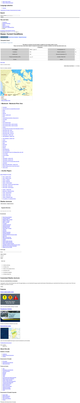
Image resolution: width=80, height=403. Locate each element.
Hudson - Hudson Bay (7, 189)
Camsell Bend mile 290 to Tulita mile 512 (10, 118)
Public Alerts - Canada (7, 228)
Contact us (5, 354)
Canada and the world (7, 383)
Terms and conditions (7, 398)
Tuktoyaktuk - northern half (8, 158)
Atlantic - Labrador (6, 179)
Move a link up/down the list (9, 268)
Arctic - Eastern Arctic (7, 176)
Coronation (5, 119)
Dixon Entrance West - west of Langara (10, 125)
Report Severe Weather (7, 217)
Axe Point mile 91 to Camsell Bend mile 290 (11, 108)
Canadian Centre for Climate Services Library (11, 244)
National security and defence (8, 378)
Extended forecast (6, 227)
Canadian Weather (6, 218)
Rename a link (6, 270)
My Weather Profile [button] (4, 30)
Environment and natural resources (9, 377)
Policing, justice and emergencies (9, 381)
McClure (4, 146)
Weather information (6, 23)
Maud (4, 143)
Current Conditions (4, 37)
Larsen (4, 140)
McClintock (5, 144)
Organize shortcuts (10, 203)
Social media (5, 394)
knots (16, 49)
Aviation (4, 239)
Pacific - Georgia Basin (7, 192)
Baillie (4, 110)
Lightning (4, 229)
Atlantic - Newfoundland (7, 182)
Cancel (5, 254)
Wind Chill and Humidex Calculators (10, 246)
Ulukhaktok (5, 163)
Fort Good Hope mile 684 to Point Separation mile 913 (13, 128)
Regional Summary (22, 37)
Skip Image (2, 62)
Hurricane (4, 231)
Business (4, 372)
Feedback (5, 342)
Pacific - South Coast (7, 195)
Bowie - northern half (7, 115)
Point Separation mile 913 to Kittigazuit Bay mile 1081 (13, 152)
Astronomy (5, 236)
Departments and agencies (8, 362)
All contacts (5, 361)
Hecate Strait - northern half (8, 134)
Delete (2, 256)
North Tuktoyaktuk (6, 150)
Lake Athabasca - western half (8, 138)
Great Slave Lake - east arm (8, 131)
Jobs (3, 368)
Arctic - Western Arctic (7, 178)
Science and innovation (7, 386)
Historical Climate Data (7, 238)
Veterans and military (7, 388)
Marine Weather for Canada (5, 174)
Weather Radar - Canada (7, 219)
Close (2, 286)
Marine (4, 24)
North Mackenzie (6, 149)
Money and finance (6, 385)
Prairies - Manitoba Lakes (7, 197)
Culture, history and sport (7, 380)
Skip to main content (6, 1)
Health (4, 375)
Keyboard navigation (8, 272)
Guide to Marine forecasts (7, 242)
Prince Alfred (5, 153)
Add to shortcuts (3, 203)
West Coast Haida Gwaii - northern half (10, 164)
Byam (4, 116)
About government (6, 363)
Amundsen (5, 107)
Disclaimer (40, 47)
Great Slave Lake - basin (7, 130)
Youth (4, 390)
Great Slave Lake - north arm (8, 133)
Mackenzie (5, 141)
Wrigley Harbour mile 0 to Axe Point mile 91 (11, 166)
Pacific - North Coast (7, 194)
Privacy (4, 399)
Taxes (4, 376)
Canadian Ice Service (7, 224)
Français (4, 8)
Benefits (4, 373)
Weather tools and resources (8, 355)
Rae (3, 156)
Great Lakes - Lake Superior (8, 187)
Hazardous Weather (6, 233)
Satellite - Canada (6, 220)
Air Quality (5, 223)
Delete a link (6, 267)
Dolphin (4, 127)
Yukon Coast (5, 167)
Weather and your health (7, 247)
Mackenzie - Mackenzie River (8, 27)
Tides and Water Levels (5, 100)
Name (1, 252)
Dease (4, 121)
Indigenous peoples (6, 387)
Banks (4, 111)
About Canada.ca (6, 397)
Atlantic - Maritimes (6, 181)
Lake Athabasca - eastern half (8, 136)
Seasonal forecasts (6, 225)
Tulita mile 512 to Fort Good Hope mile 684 (11, 161)
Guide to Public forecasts (7, 241)
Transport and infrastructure (8, 382)
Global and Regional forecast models (10, 234)
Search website (3, 15)
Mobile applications (6, 396)
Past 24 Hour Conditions (13, 37)
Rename (2, 255)
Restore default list (7, 274)
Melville (4, 147)
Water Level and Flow (7, 237)
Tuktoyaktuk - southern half (8, 159)
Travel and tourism (6, 371)
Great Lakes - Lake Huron (8, 186)
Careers (4, 356)
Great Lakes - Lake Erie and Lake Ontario (11, 184)
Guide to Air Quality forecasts (8, 243)
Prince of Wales (6, 155)
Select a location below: (5, 64)
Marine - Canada (6, 222)
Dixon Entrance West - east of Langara (10, 124)
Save (2, 254)
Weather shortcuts (11, 30)
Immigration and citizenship (8, 370)
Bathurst (4, 113)
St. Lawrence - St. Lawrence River (9, 198)
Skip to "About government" (8, 2)
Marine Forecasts (6, 26)
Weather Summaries (7, 232)
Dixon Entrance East (7, 122)
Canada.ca (5, 22)
